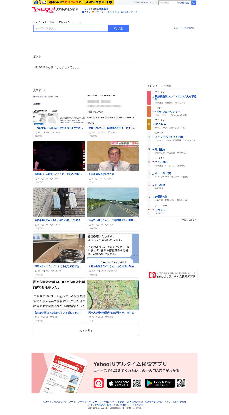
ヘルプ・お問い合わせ (175, 402)
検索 (120, 28)
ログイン (86, 12)
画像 (44, 22)
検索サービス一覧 (153, 402)
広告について (133, 402)
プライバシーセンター (103, 402)
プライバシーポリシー (80, 402)
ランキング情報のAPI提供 (98, 405)
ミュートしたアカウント (185, 28)
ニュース (76, 22)
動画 (51, 22)
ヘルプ (153, 2)
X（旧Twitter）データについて (128, 405)
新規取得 (103, 8)
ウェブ (36, 22)
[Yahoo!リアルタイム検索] (56, 8)
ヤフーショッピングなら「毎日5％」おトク (116, 12)
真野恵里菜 (185, 3)
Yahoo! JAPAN (140, 2)
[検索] (193, 3)
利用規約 (121, 402)
